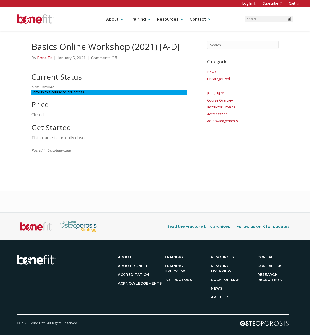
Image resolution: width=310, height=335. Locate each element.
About (112, 19)
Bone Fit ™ (215, 93)
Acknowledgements (222, 121)
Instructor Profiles (221, 107)
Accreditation (217, 114)
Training (138, 19)
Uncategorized (218, 78)
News (211, 72)
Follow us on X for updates (263, 226)
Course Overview (220, 100)
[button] (288, 19)
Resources (167, 19)
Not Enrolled (42, 87)
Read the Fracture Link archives (198, 226)
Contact (198, 19)
